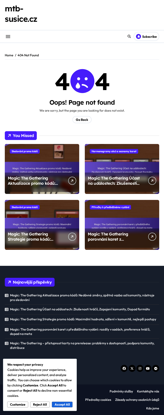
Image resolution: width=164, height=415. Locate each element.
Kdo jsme (152, 408)
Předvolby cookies (98, 400)
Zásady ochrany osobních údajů (137, 400)
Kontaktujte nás (148, 391)
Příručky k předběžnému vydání (110, 207)
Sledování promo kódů (25, 151)
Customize (17, 404)
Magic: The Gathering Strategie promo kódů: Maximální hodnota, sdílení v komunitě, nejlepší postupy (34, 241)
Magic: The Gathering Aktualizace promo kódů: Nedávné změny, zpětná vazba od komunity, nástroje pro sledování (82, 297)
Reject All (40, 404)
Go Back (82, 120)
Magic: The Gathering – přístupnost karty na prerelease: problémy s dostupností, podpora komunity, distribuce (82, 345)
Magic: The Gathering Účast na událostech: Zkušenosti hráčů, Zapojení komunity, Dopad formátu (114, 186)
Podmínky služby (121, 391)
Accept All (62, 404)
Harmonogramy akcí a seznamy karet (114, 151)
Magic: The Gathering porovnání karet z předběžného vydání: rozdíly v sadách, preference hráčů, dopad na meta (80, 331)
